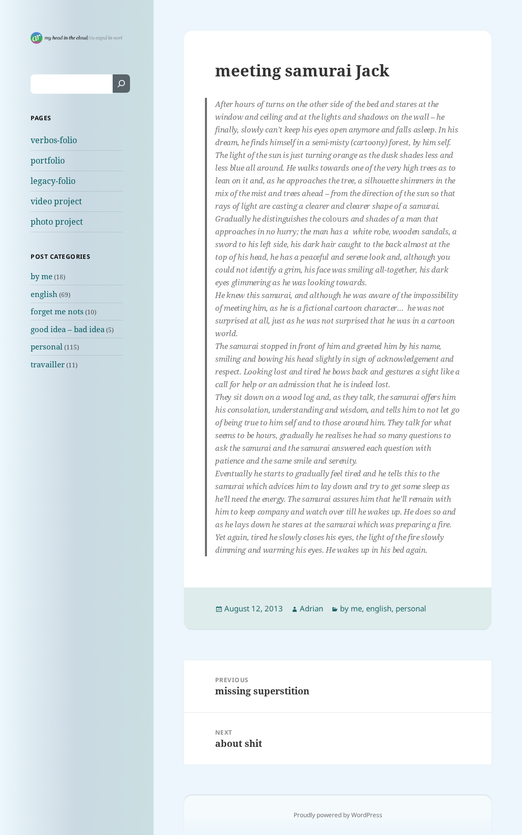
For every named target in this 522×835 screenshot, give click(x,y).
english (44, 294)
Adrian (311, 608)
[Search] (121, 83)
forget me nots (57, 311)
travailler (48, 364)
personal (47, 346)
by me (42, 276)
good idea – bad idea (68, 329)
